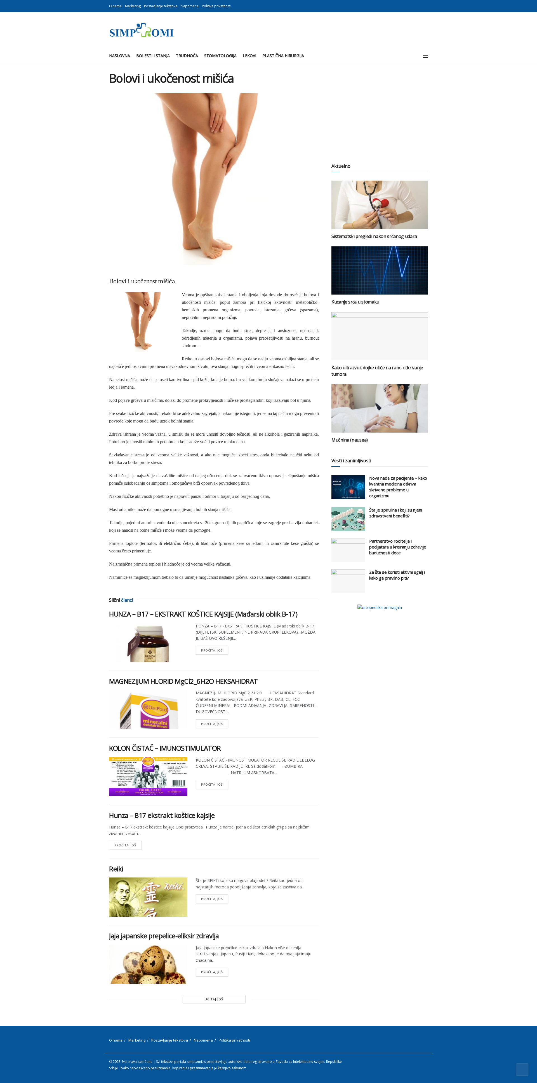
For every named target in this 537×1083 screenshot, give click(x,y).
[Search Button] (413, 56)
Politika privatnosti (216, 6)
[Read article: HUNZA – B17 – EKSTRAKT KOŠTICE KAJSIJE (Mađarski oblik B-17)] (148, 642)
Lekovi (249, 55)
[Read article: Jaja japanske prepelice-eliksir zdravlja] (148, 964)
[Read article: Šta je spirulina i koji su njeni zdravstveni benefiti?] (348, 519)
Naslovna (119, 55)
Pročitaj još (214, 649)
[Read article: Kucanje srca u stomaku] (379, 270)
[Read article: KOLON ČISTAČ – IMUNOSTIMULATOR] (148, 776)
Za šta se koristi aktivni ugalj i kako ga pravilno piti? (397, 575)
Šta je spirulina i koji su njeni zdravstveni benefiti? (395, 513)
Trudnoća (187, 55)
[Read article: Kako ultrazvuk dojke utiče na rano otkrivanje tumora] (379, 336)
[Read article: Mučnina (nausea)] (379, 408)
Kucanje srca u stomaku (355, 302)
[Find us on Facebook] (419, 6)
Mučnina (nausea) (349, 440)
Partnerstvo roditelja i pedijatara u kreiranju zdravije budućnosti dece (397, 546)
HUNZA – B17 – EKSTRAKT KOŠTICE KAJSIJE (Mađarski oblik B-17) (203, 613)
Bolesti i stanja (153, 55)
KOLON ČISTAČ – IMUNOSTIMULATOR (165, 748)
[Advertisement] (379, 110)
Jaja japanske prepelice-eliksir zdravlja (164, 935)
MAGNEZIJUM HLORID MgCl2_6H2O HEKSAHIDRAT (183, 681)
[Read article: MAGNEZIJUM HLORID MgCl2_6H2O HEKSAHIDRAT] (148, 709)
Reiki (116, 868)
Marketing (133, 6)
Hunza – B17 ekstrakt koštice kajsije (162, 815)
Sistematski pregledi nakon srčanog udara (374, 236)
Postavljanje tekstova (160, 6)
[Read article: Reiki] (148, 897)
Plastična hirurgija (283, 55)
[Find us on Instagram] (426, 6)
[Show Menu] (425, 56)
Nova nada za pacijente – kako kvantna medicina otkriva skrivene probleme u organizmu (398, 486)
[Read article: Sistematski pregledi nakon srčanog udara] (379, 205)
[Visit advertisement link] (379, 607)
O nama (115, 6)
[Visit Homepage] (141, 30)
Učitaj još (214, 999)
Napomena (190, 6)
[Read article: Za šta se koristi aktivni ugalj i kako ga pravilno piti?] (348, 581)
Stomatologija (220, 55)
